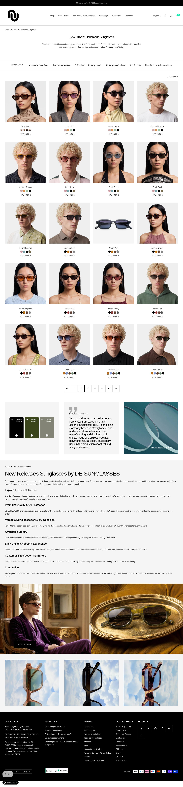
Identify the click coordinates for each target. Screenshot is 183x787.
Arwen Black (69, 248)
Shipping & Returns (123, 734)
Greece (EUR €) (12, 771)
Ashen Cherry (113, 309)
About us (87, 742)
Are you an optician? (92, 734)
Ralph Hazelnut (25, 248)
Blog (86, 745)
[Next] (115, 388)
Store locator (121, 730)
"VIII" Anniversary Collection (83, 16)
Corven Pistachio (157, 126)
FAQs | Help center (123, 726)
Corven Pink (69, 126)
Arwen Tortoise (157, 248)
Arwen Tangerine (25, 309)
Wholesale (116, 16)
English (156, 16)
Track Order (121, 760)
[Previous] (67, 388)
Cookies (87, 757)
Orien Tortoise (157, 369)
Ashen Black (69, 309)
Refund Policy (121, 745)
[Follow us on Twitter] (148, 728)
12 (109, 388)
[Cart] (177, 16)
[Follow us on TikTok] (141, 735)
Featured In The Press (93, 738)
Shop (52, 16)
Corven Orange (25, 187)
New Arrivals (63, 16)
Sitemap (119, 753)
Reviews (119, 757)
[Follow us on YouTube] (169, 728)
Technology (103, 16)
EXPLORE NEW (25, 644)
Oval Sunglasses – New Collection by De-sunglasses (151, 65)
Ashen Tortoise (25, 369)
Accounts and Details (92, 749)
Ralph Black (157, 187)
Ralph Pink (69, 187)
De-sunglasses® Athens (115, 65)
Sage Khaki (25, 126)
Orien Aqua (69, 369)
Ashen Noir (157, 309)
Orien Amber (113, 369)
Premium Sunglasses (61, 65)
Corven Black (113, 126)
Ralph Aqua (113, 187)
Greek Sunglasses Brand (38, 65)
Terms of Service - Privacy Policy (97, 753)
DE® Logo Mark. (90, 730)
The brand (129, 16)
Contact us (120, 738)
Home (7, 30)
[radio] (21, 130)
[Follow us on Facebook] (141, 728)
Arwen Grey (113, 248)
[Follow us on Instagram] (155, 728)
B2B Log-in (120, 749)
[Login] (171, 16)
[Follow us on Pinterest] (162, 728)
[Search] (166, 16)
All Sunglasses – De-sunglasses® (88, 65)
